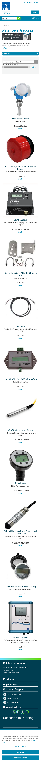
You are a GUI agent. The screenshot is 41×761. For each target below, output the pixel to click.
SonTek (4, 48)
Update (33, 67)
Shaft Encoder (20, 220)
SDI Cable (20, 326)
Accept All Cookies (20, 757)
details (20, 129)
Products (6, 25)
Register (29, 2)
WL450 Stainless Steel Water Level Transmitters (20, 532)
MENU (34, 12)
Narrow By (6, 53)
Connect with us (12, 698)
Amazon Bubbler (20, 637)
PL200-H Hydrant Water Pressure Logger (20, 167)
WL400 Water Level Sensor (20, 430)
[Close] (38, 733)
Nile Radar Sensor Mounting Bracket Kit (20, 274)
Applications (10, 684)
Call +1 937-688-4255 (14, 694)
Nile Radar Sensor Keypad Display (20, 586)
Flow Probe (20, 483)
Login (24, 2)
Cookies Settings (20, 747)
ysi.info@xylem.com (13, 702)
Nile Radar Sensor (20, 118)
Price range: (7, 64)
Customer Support (13, 689)
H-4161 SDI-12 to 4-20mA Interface (20, 379)
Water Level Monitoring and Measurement (15, 667)
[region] (20, 745)
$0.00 (36, 18)
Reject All (20, 752)
